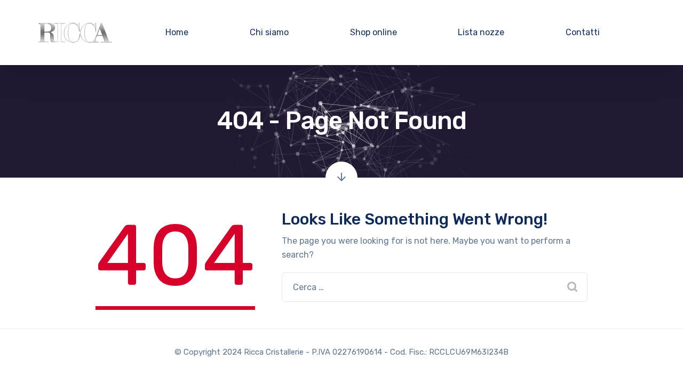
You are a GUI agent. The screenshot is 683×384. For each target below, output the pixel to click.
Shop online (373, 32)
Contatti (583, 32)
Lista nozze (481, 32)
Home (176, 32)
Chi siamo (269, 32)
